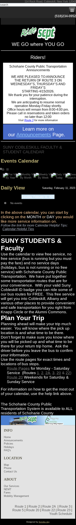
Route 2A (49, 506)
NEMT (7, 489)
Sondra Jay (44, 522)
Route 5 (18, 510)
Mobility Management (16, 495)
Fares (7, 492)
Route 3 (28, 120)
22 (68, 373)
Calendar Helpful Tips (18, 229)
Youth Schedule (60, 513)
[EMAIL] (7, 169)
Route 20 (15, 377)
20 (59, 373)
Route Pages (18, 368)
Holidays (9, 447)
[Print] (3, 169)
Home (7, 437)
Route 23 (64, 510)
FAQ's (7, 450)
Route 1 (20, 506)
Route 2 (34, 506)
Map (6, 464)
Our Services (11, 486)
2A (47, 373)
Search (71, 177)
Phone (7, 468)
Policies (8, 443)
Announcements (33, 134)
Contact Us (10, 471)
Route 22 (48, 510)
